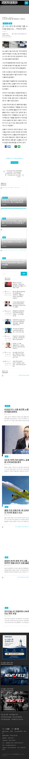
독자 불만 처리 (13, 714)
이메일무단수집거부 (17, 719)
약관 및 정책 (4, 714)
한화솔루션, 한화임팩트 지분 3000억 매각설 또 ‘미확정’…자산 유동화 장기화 (18, 313)
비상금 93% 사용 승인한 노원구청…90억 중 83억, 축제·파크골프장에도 (13, 201)
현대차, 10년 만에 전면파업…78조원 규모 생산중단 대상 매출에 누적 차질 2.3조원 (19, 285)
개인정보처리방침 (6, 717)
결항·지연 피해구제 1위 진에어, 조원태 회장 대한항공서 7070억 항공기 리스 (13, 242)
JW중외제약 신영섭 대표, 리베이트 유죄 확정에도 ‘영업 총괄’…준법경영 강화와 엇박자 (19, 322)
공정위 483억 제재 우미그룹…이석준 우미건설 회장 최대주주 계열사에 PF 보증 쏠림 (13, 262)
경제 (10, 23)
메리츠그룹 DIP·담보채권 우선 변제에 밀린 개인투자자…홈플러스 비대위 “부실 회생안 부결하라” (19, 295)
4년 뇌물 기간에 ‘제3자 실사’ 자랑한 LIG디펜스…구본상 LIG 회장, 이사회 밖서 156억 (19, 355)
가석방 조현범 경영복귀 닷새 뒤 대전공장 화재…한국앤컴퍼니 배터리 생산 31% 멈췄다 (19, 304)
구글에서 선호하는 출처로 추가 (20, 33)
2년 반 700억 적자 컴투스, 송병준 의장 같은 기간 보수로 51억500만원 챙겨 (14, 222)
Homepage (4, 17)
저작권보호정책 (5, 719)
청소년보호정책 (17, 717)
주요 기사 (11, 17)
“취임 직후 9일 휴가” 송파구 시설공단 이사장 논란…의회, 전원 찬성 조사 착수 (19, 364)
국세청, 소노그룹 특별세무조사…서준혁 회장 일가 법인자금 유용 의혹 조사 (19, 346)
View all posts (14, 162)
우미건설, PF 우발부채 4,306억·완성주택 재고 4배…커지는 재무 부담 (18, 330)
